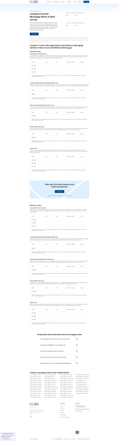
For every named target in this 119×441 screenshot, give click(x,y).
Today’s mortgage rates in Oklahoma (66, 391)
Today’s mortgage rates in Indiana (49, 374)
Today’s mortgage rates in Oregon (65, 393)
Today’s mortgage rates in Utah (81, 382)
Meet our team (63, 414)
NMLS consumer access (64, 417)
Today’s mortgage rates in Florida (35, 389)
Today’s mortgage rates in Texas (81, 380)
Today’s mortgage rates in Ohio (65, 389)
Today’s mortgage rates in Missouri (50, 395)
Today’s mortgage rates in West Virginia (82, 389)
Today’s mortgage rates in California (36, 382)
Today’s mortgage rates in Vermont (81, 384)
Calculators (62, 412)
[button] (49, 1)
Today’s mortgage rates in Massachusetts (51, 387)
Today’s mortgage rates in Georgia (35, 391)
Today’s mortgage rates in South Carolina (82, 374)
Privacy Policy (66, 438)
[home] (34, 2)
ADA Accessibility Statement (58, 438)
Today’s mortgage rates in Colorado (35, 384)
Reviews (61, 410)
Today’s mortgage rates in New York (66, 384)
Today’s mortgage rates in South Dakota (82, 376)
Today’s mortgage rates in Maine (49, 384)
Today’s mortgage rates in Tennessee (82, 378)
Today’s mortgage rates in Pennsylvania (66, 395)
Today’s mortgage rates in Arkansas (35, 380)
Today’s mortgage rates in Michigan (50, 389)
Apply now (80, 1)
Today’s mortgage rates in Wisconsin (82, 391)
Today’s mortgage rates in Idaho (35, 395)
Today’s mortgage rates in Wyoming (81, 393)
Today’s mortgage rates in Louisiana (50, 382)
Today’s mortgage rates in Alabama (35, 374)
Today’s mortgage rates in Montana (50, 397)
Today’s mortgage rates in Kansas (49, 378)
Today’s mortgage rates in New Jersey (66, 380)
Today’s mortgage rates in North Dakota (66, 387)
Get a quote (34, 33)
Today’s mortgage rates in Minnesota (50, 391)
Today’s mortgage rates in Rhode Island (66, 397)
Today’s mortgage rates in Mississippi (50, 393)
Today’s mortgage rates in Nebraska (66, 374)
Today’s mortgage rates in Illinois (35, 397)
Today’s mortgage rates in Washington (82, 387)
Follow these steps (6, 438)
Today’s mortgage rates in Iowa (49, 376)
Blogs (75, 1)
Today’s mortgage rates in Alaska (35, 376)
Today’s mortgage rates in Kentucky (50, 380)
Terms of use (73, 438)
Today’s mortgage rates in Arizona (35, 378)
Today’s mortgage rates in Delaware (36, 387)
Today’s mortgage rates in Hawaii (35, 393)
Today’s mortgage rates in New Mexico (66, 382)
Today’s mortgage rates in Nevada (65, 376)
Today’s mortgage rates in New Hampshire (67, 378)
